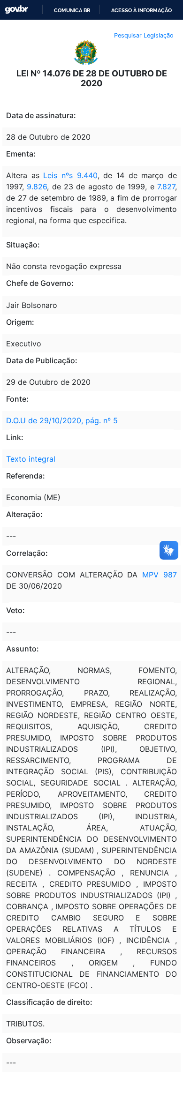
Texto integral (30, 459)
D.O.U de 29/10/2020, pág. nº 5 (62, 420)
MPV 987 (159, 574)
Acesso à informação (141, 10)
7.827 (166, 186)
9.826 (37, 186)
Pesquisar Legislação (144, 35)
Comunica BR (72, 10)
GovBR (16, 9)
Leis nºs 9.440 (70, 175)
